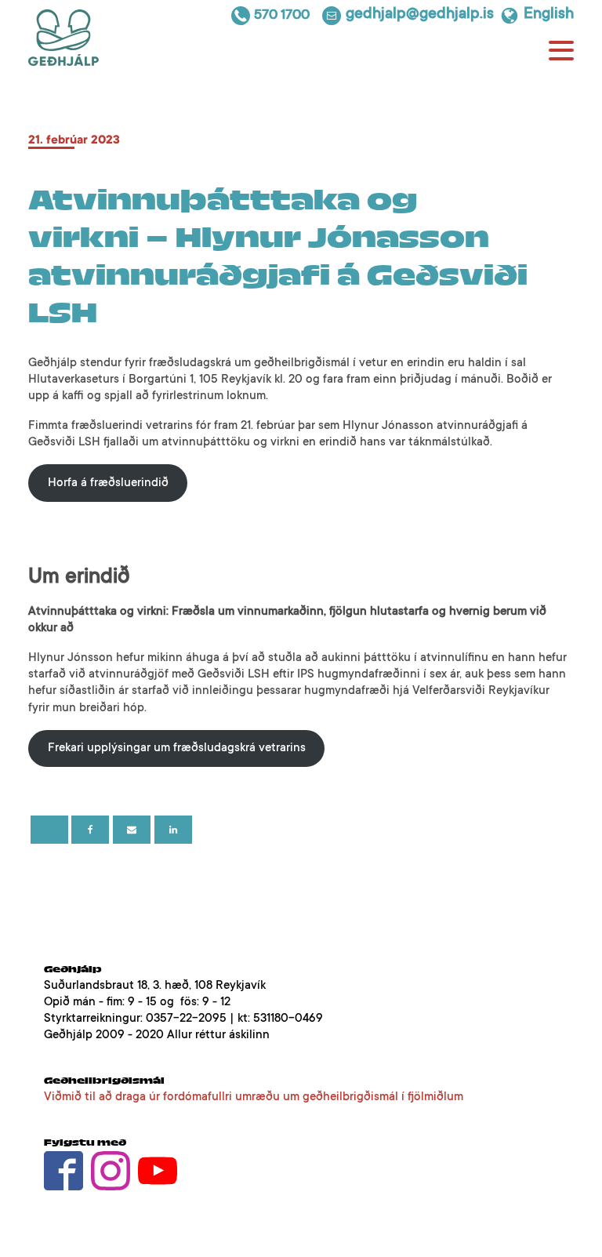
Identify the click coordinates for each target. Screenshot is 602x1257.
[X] (49, 830)
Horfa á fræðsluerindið (108, 483)
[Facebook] (90, 830)
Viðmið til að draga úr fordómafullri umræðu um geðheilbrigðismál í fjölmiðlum (253, 1097)
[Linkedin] (173, 830)
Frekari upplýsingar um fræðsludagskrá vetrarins (177, 748)
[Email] (131, 830)
